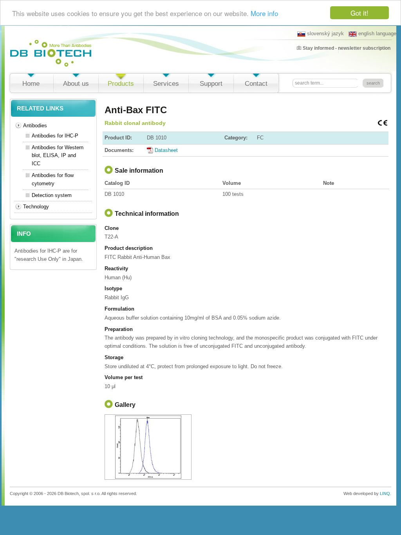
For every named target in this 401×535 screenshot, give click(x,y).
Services (166, 83)
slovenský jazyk (325, 33)
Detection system (52, 195)
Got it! (359, 13)
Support (211, 83)
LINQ (385, 493)
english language (377, 33)
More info (264, 13)
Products (121, 83)
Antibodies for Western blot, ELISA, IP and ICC (57, 156)
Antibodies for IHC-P (55, 136)
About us (76, 83)
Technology (36, 207)
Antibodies (35, 125)
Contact (256, 83)
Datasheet (166, 150)
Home (31, 83)
